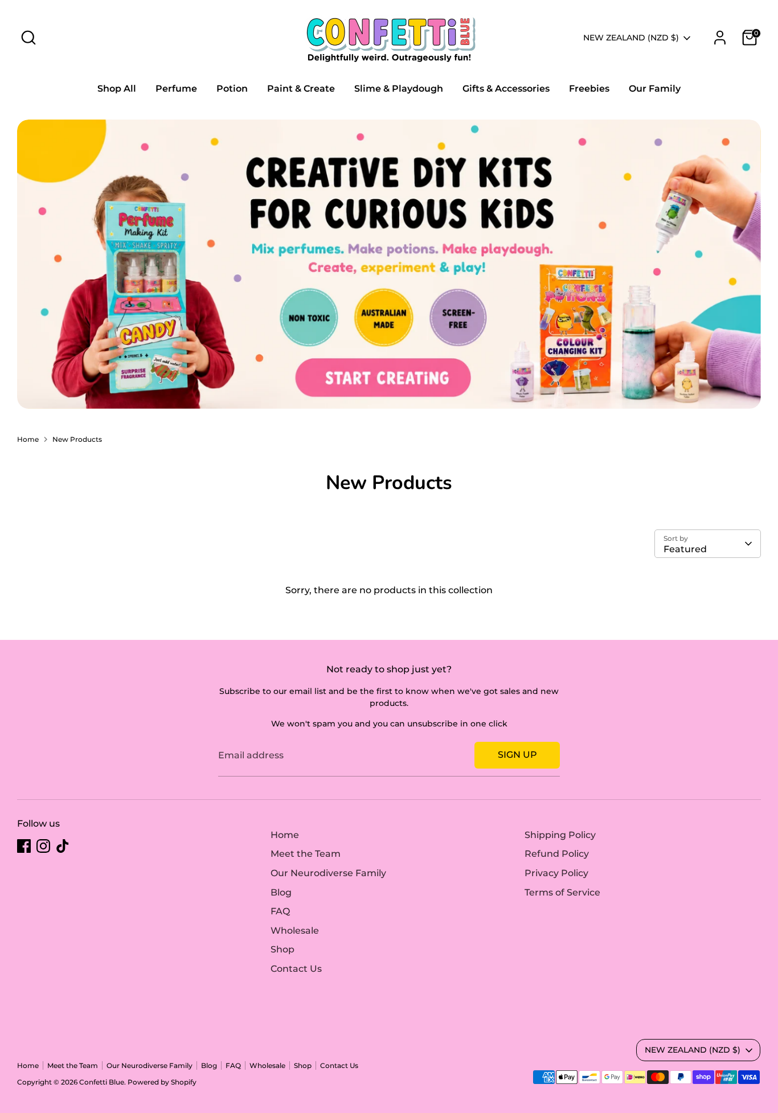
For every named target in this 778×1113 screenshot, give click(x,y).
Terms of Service (562, 892)
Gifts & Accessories (506, 88)
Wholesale (295, 930)
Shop (282, 949)
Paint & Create (301, 88)
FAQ (280, 911)
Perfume (176, 88)
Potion (232, 88)
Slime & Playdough (398, 88)
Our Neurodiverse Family (328, 873)
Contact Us (296, 968)
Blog (281, 892)
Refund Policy (557, 853)
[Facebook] (24, 846)
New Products (77, 439)
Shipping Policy (560, 834)
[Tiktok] (62, 846)
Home (28, 439)
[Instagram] (43, 846)
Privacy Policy (556, 873)
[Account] (720, 37)
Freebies (589, 88)
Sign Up (517, 754)
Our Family (655, 88)
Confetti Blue (101, 1082)
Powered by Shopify (162, 1082)
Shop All (116, 88)
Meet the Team (306, 853)
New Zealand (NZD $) (631, 37)
